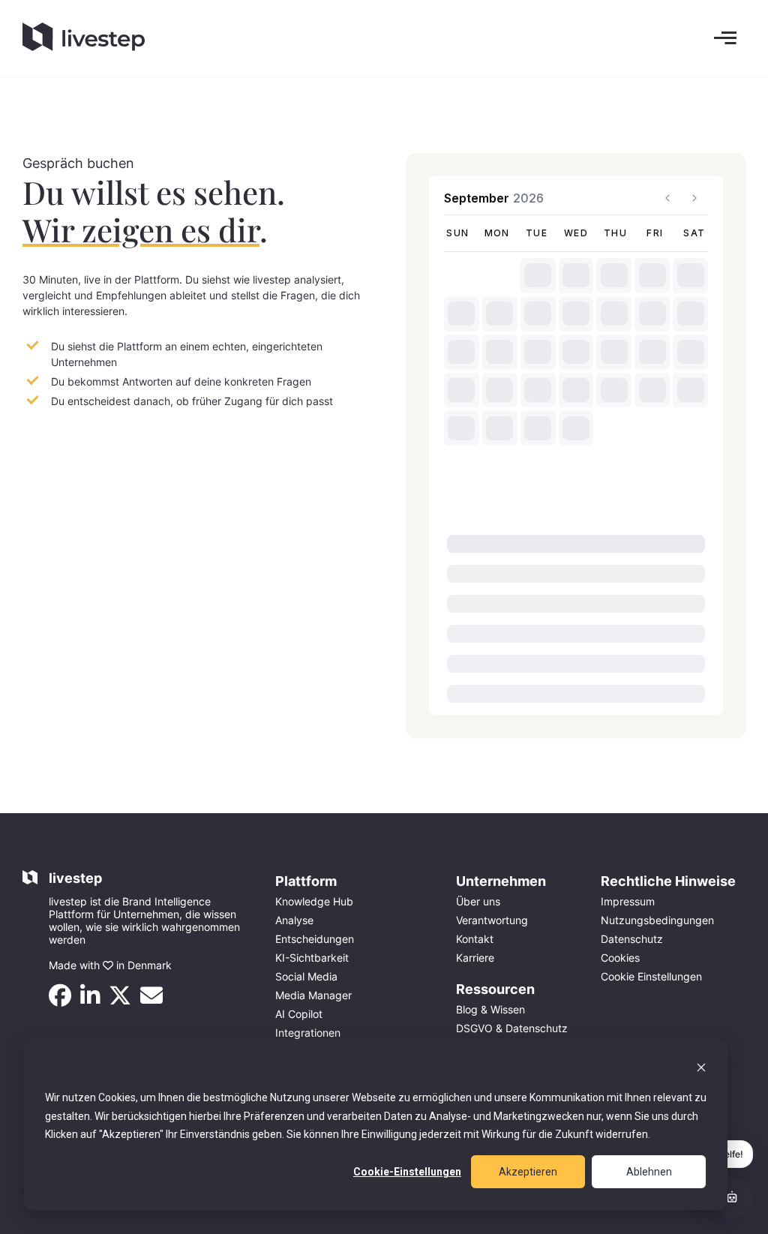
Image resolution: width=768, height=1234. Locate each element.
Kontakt (475, 938)
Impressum (628, 901)
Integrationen (307, 1032)
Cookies (620, 957)
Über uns (478, 901)
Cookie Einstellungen (651, 976)
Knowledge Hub (314, 901)
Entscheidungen (314, 938)
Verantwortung (492, 920)
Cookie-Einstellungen (407, 1172)
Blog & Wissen (490, 1009)
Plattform (306, 881)
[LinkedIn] (94, 999)
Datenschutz (632, 938)
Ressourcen (495, 989)
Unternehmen (501, 881)
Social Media (306, 976)
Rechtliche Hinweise (668, 881)
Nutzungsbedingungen (657, 920)
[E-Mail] (156, 999)
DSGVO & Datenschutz (512, 1028)
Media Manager (313, 995)
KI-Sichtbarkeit (312, 957)
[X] (124, 999)
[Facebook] (64, 999)
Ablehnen (649, 1172)
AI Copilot (298, 1013)
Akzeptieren (528, 1172)
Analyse (294, 920)
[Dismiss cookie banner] (701, 1069)
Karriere (475, 957)
